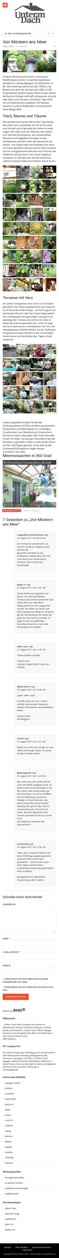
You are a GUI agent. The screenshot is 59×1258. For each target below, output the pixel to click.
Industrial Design (12, 1213)
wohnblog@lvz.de (10, 1069)
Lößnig (8, 1131)
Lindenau (9, 1125)
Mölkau (8, 1141)
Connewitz (9, 1093)
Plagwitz (8, 1147)
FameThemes (50, 1254)
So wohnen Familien (14, 1183)
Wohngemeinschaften (14, 1177)
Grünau (8, 1115)
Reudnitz (8, 1152)
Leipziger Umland (12, 1083)
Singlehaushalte (12, 1193)
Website (7, 965)
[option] (31, 33)
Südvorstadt (10, 1099)
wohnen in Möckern (31, 511)
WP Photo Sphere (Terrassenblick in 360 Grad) (27, 462)
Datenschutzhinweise (41, 1247)
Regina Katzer (8, 46)
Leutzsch (9, 1120)
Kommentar (9, 904)
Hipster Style (10, 1208)
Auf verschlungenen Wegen (21, 33)
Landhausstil (10, 1219)
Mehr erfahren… (10, 1039)
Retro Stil (9, 1224)
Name (6, 938)
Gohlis (7, 1109)
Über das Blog (21, 1247)
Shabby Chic (10, 1230)
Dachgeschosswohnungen (16, 1188)
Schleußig (9, 1157)
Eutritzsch (9, 1104)
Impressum (27, 1250)
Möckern (28, 83)
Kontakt (7, 1247)
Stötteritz (9, 1163)
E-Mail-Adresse (11, 952)
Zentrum (8, 1088)
